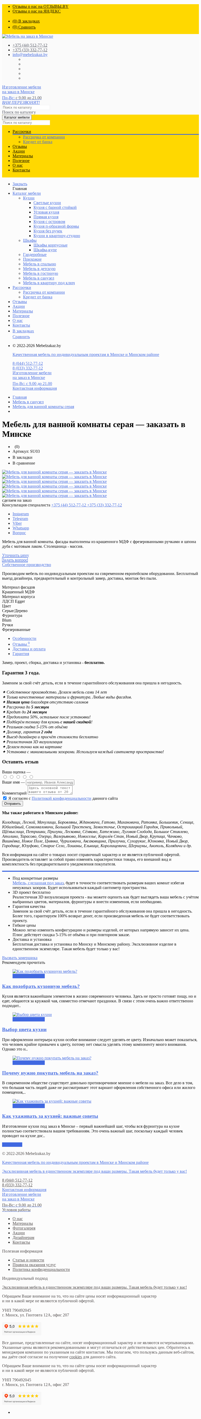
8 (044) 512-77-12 (28, 363)
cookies (75, 1357)
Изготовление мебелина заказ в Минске (21, 89)
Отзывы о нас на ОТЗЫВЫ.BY (41, 6)
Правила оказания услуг (34, 1264)
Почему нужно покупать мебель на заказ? (50, 1073)
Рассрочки (22, 131)
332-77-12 (30, 50)
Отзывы (20, 146)
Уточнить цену (15, 555)
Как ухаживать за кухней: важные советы (50, 1116)
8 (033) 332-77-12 (28, 368)
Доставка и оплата (29, 649)
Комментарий (14, 793)
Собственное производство (26, 564)
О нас (18, 165)
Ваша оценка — (16, 772)
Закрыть (20, 184)
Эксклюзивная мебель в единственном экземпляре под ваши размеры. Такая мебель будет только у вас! (94, 1171)
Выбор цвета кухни (24, 1029)
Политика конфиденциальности (41, 1269)
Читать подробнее (29, 976)
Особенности (24, 638)
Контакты (21, 170)
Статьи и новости (28, 1260)
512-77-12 (30, 45)
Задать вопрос (14, 560)
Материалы (23, 156)
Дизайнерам (23, 1237)
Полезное (21, 160)
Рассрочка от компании (44, 137)
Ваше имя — (14, 782)
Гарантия (21, 653)
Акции (19, 151)
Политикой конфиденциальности (61, 798)
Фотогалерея (24, 1228)
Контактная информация (35, 388)
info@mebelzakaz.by (30, 54)
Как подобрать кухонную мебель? (41, 986)
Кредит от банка (37, 141)
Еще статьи (12, 1144)
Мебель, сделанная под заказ (38, 883)
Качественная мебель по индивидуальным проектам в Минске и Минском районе (86, 354)
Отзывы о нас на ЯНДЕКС (37, 11)
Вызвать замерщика (19, 958)
